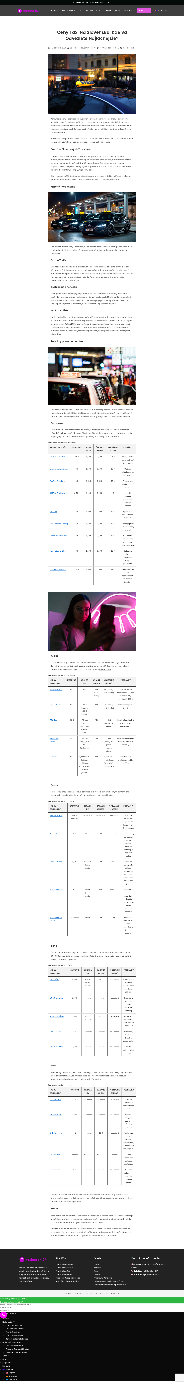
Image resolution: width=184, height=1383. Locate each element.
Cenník (97, 1274)
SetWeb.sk (115, 1293)
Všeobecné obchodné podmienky (110, 1284)
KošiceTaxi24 (129, 48)
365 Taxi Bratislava (57, 493)
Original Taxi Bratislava (59, 469)
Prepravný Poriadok (103, 1278)
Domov (97, 1264)
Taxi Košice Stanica (65, 1274)
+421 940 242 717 (83, 2)
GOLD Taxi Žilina (56, 998)
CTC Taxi (53, 720)
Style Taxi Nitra (56, 1133)
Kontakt (97, 1267)
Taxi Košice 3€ (63, 1271)
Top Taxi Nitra (55, 1170)
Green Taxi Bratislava (58, 536)
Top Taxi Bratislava (57, 481)
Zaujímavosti (87, 48)
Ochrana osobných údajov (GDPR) (110, 1281)
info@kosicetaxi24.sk (149, 1274)
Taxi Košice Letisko (64, 1264)
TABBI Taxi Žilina (56, 1047)
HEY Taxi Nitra (55, 1099)
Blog (96, 1271)
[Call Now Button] (3, 1315)
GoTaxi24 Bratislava (73, 324)
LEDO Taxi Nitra (56, 1115)
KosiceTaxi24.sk (56, 689)
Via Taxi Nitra (55, 1155)
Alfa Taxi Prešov (56, 815)
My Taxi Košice (56, 705)
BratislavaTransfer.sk (58, 569)
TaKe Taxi (53, 757)
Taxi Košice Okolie (64, 1267)
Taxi (75, 48)
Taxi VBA (53, 511)
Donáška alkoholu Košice (67, 1281)
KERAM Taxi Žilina (57, 1016)
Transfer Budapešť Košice (68, 1278)
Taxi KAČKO (54, 979)
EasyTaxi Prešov (56, 862)
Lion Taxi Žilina (56, 1032)
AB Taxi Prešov (56, 834)
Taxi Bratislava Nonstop (59, 524)
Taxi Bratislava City (57, 551)
